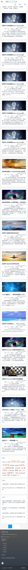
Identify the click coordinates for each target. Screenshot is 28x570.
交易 (3, 462)
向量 (18, 268)
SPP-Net (18, 117)
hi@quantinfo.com (6, 536)
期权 (8, 475)
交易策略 (21, 6)
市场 (20, 473)
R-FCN (16, 30)
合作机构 (5, 547)
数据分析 (15, 6)
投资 (22, 468)
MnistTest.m (12, 354)
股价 (19, 475)
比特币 (21, 465)
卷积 (14, 30)
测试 (20, 354)
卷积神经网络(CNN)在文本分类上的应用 (13, 171)
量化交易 (6, 462)
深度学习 (12, 237)
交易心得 (6, 8)
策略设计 (15, 475)
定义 (18, 414)
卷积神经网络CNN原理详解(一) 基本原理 (14, 202)
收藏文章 (5, 551)
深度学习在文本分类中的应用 (10, 264)
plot (20, 237)
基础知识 (4, 6)
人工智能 (14, 414)
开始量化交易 (4, 539)
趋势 (11, 470)
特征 (8, 59)
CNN (12, 30)
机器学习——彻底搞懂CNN (10, 440)
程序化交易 (10, 468)
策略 (20, 470)
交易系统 (17, 465)
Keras (18, 237)
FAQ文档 (5, 545)
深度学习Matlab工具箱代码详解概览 (12, 379)
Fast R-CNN (16, 88)
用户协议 (5, 543)
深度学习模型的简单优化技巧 (10, 233)
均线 (16, 473)
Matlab (12, 328)
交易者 (23, 470)
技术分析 (10, 6)
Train (19, 328)
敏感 (19, 30)
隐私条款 (23, 567)
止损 (8, 470)
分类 (13, 268)
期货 (9, 462)
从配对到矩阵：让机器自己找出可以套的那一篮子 (13, 484)
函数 (13, 88)
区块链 (10, 8)
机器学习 (16, 8)
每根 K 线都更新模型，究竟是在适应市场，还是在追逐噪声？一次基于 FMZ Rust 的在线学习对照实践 (14, 502)
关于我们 (5, 549)
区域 (20, 88)
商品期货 (12, 465)
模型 (14, 146)
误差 (18, 299)
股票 (13, 470)
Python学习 (9, 414)
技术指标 (4, 475)
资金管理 (23, 473)
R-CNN (15, 59)
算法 (11, 146)
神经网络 (13, 206)
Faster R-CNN (20, 59)
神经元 (17, 444)
